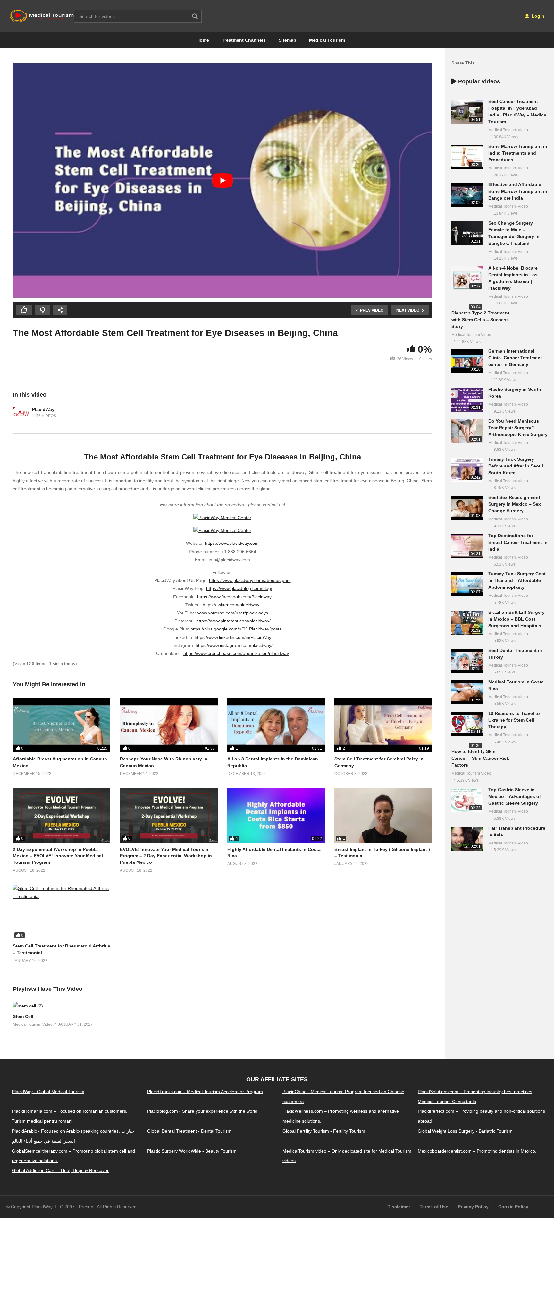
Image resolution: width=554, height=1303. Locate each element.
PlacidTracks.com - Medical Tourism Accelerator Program (205, 1091)
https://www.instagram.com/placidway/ (234, 645)
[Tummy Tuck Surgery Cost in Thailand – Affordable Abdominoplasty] (467, 584)
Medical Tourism (327, 40)
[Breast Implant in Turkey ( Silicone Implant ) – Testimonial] (383, 815)
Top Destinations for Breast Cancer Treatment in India (518, 542)
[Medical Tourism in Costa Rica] (467, 692)
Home (203, 40)
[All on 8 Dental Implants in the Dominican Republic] (276, 725)
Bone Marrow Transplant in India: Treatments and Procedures (517, 153)
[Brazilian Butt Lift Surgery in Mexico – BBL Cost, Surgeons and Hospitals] (467, 623)
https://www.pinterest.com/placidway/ (233, 620)
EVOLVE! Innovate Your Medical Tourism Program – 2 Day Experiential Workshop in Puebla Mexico (166, 856)
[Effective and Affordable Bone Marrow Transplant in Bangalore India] (467, 195)
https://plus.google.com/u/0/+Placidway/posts (235, 628)
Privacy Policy (473, 1206)
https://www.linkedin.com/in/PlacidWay (233, 637)
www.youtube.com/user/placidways (232, 612)
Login (537, 16)
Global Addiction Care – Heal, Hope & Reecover (60, 1170)
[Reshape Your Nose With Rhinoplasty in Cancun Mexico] (168, 725)
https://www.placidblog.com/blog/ (239, 588)
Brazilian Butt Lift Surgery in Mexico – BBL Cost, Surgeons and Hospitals (516, 619)
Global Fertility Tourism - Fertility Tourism (323, 1131)
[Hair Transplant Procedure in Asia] (467, 839)
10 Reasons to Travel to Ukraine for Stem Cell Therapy (514, 720)
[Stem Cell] (28, 1005)
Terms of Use (434, 1206)
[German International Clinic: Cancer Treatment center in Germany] (467, 361)
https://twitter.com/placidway (231, 604)
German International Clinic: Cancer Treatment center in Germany (515, 357)
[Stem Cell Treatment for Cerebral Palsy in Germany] (383, 725)
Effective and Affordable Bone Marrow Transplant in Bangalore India (517, 191)
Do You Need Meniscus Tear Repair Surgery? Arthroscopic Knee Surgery (518, 427)
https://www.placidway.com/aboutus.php (250, 580)
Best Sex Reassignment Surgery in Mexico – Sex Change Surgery (514, 504)
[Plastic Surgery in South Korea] (467, 400)
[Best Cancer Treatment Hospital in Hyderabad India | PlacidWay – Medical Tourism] (467, 112)
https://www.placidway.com (232, 543)
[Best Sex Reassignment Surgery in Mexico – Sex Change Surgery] (467, 508)
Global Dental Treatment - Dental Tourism (189, 1131)
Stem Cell (23, 1016)
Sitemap (287, 40)
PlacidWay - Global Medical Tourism (48, 1091)
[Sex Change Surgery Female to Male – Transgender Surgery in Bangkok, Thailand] (467, 233)
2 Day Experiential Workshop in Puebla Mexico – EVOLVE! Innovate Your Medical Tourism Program (58, 856)
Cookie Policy (513, 1206)
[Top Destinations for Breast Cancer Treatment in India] (467, 546)
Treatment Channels (244, 40)
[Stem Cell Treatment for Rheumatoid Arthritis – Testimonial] (61, 912)
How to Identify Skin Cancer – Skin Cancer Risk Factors (480, 758)
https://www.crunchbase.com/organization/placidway (236, 653)
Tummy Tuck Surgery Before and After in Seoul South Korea (515, 466)
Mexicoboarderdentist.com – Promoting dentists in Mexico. (477, 1150)
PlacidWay (43, 409)
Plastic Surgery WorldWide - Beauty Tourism (192, 1150)
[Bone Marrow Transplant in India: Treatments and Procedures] (467, 157)
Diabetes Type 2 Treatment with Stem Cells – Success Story (480, 319)
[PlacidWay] (21, 413)
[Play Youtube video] (222, 180)
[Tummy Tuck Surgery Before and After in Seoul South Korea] (467, 470)
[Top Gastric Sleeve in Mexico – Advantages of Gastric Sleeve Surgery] (467, 800)
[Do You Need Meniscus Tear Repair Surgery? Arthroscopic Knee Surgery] (467, 431)
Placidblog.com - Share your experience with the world (202, 1111)
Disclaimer (398, 1206)
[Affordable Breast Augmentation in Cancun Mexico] (61, 725)
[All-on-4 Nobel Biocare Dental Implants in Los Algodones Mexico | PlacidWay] (467, 278)
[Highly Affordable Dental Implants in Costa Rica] (276, 815)
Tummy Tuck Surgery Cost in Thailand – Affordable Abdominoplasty (517, 580)
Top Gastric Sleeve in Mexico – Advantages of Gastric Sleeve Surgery (514, 796)
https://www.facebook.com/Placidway (234, 596)
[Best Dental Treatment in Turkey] (467, 661)
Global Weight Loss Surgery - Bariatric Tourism (465, 1131)
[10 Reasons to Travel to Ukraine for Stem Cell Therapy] (467, 724)
